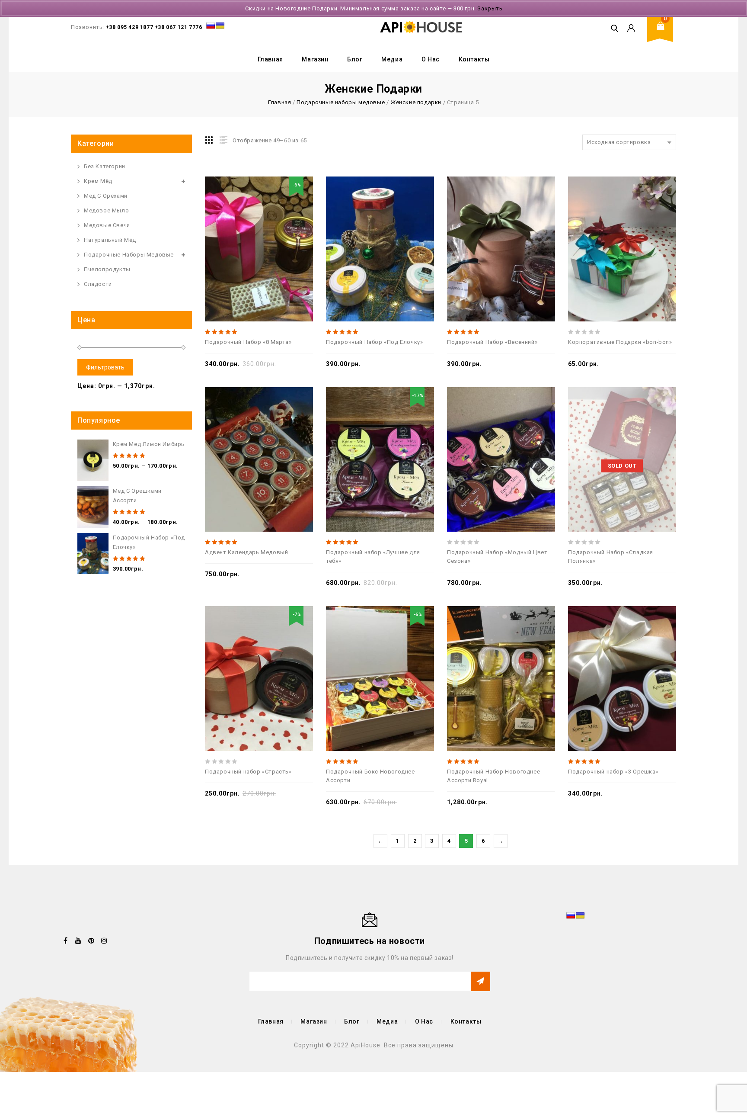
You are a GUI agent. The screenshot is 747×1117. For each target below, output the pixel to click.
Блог (354, 59)
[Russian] (210, 25)
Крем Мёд (98, 181)
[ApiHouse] (421, 27)
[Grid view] (209, 140)
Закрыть (489, 8)
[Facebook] (65, 940)
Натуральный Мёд (110, 240)
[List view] (222, 140)
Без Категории (104, 166)
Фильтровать (105, 367)
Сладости (98, 284)
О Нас (430, 59)
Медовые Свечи (107, 225)
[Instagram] (104, 940)
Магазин (315, 59)
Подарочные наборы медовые (341, 102)
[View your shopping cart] (663, 33)
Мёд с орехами (106, 196)
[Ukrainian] (220, 25)
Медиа (391, 59)
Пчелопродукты (107, 269)
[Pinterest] (91, 940)
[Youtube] (78, 940)
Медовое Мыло (106, 210)
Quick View (249, 228)
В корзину (287, 228)
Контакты (474, 59)
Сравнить (230, 228)
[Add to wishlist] (268, 228)
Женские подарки (415, 102)
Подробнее (650, 438)
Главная (270, 59)
